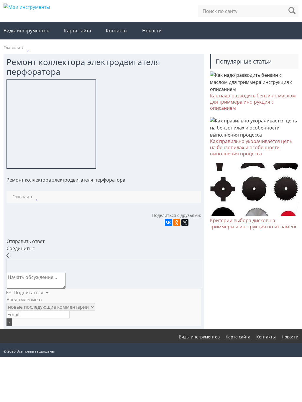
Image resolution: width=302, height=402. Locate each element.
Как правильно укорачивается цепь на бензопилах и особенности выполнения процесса (251, 147)
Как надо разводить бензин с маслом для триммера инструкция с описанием (253, 101)
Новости (152, 30)
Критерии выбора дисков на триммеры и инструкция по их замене (254, 223)
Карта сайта (77, 30)
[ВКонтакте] (168, 222)
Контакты (116, 30)
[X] (184, 222)
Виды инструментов (26, 30)
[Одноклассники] (176, 222)
